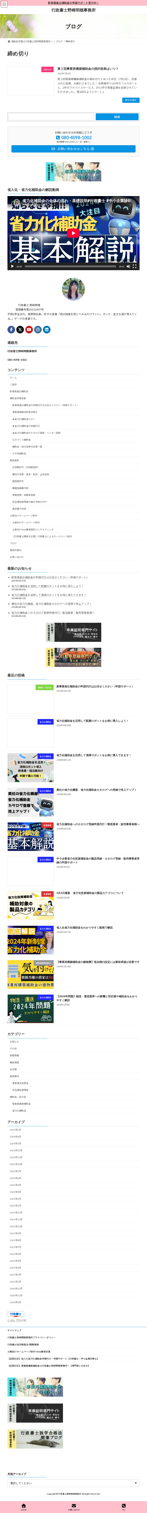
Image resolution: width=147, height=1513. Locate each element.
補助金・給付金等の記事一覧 (27, 446)
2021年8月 (15, 1240)
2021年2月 (15, 1274)
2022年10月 (16, 1164)
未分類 (13, 1069)
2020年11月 (16, 1295)
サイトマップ (14, 1330)
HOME (24, 1510)
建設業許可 (18, 481)
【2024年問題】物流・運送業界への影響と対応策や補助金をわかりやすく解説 (97, 998)
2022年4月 (15, 1191)
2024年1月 (15, 1143)
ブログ (13, 543)
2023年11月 (16, 1157)
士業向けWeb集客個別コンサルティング (33, 529)
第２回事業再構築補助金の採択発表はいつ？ (88, 68)
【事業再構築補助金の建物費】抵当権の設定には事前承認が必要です (98, 962)
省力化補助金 (19, 1110)
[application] (73, 233)
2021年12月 (16, 1212)
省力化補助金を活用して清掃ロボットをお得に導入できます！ (49, 595)
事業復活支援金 (20, 1083)
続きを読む (131, 100)
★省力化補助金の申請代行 (26, 425)
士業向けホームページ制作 (23, 515)
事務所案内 (15, 550)
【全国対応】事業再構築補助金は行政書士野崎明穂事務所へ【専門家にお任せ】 (48, 1365)
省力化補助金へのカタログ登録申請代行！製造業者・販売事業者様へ (53, 612)
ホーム (13, 377)
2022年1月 (15, 1205)
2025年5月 (15, 1129)
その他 (13, 1048)
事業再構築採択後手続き (25, 412)
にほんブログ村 (16, 1320)
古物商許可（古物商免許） (26, 467)
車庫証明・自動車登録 (23, 495)
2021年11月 (16, 1219)
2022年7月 (15, 1171)
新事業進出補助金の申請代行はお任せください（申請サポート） (45, 405)
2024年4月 (15, 1136)
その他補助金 (19, 453)
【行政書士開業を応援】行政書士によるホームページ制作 (42, 536)
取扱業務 (14, 460)
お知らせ (14, 1041)
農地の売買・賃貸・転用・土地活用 (30, 474)
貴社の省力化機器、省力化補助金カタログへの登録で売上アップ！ (51, 603)
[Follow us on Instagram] (38, 329)
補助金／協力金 (18, 1096)
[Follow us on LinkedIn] (47, 329)
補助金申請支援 (18, 398)
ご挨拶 (13, 384)
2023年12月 (16, 1150)
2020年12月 (16, 1288)
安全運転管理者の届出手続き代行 (29, 501)
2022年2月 (15, 1198)
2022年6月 (15, 1178)
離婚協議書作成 (20, 487)
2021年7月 (15, 1247)
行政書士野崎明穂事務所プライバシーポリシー (31, 1337)
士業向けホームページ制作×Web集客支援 (28, 1351)
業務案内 (14, 1076)
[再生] (12, 266)
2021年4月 (15, 1260)
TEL (123, 1510)
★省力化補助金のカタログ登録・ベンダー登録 (36, 432)
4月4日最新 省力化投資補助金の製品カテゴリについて (90, 893)
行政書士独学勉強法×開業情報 (23, 1344)
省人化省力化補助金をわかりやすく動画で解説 (84, 927)
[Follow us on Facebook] (11, 329)
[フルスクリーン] (134, 266)
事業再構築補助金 (21, 1103)
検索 (117, 117)
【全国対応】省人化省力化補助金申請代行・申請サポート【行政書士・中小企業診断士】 (53, 1358)
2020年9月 (15, 1302)
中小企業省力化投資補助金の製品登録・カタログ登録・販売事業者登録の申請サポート (98, 860)
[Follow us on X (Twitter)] (20, 329)
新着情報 (14, 1055)
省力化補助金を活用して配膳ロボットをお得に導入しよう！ (47, 586)
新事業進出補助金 (19, 391)
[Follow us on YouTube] (29, 329)
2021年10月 (16, 1226)
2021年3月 (15, 1267)
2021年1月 (15, 1281)
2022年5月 (15, 1184)
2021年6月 (15, 1254)
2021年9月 (15, 1233)
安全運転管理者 (20, 1090)
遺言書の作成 (19, 508)
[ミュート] (128, 266)
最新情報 (14, 1062)
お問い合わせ (17, 557)
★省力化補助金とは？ (23, 419)
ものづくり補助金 (21, 439)
